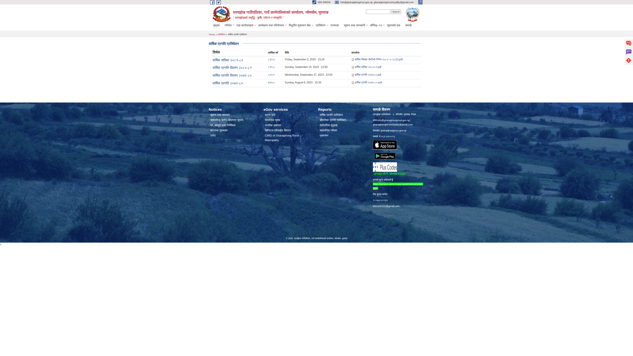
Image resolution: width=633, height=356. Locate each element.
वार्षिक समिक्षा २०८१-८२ (228, 60)
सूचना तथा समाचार (220, 115)
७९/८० (271, 82)
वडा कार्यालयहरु (245, 25)
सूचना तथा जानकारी (354, 25)
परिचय (228, 25)
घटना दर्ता (270, 115)
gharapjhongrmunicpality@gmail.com (393, 124)
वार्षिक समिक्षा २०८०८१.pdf (368, 67)
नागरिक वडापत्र (273, 125)
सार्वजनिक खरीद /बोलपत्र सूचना (226, 120)
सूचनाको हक (393, 25)
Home (212, 34)
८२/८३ (271, 59)
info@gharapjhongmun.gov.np (394, 120)
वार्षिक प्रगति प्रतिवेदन (331, 115)
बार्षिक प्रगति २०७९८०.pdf (368, 74)
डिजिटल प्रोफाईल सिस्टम (278, 130)
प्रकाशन (324, 135)
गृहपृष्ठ (216, 25)
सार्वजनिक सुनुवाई (328, 125)
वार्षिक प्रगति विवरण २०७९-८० (232, 75)
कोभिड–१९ (376, 25)
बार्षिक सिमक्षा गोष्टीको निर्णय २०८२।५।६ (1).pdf (379, 59)
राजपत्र (334, 25)
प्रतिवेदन (320, 25)
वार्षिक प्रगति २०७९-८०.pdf (368, 82)
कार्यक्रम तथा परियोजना (271, 25)
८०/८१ (271, 74)
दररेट (213, 135)
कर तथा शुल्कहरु (219, 130)
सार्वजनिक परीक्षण (328, 130)
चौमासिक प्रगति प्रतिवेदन (333, 120)
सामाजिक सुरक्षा (272, 120)
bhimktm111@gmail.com (386, 206)
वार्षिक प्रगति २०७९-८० (228, 83)
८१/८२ (271, 67)
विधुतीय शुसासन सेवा (300, 25)
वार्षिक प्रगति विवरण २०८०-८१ (232, 68)
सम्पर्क (408, 25)
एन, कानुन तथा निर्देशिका (223, 125)
